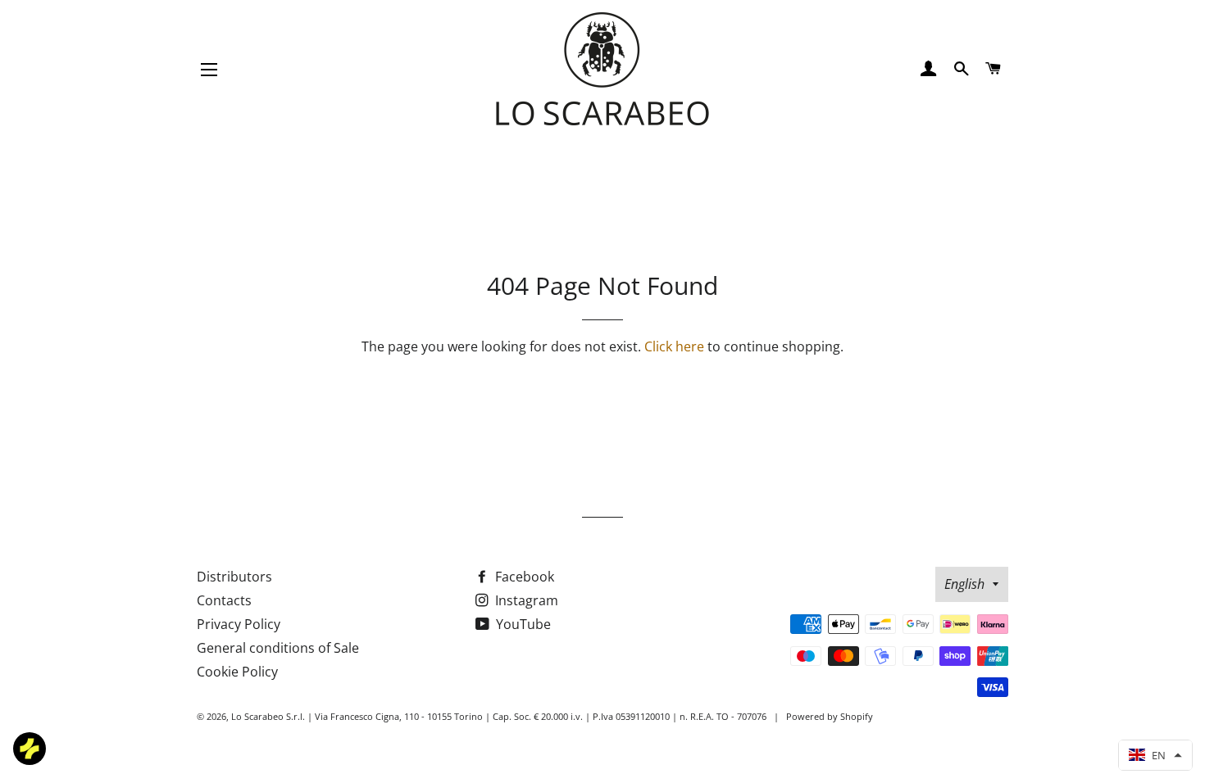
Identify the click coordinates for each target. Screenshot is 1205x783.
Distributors (234, 577)
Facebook (523, 577)
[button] (1155, 755)
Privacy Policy (238, 624)
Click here (674, 346)
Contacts (224, 600)
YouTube (522, 624)
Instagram (525, 600)
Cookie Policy (237, 672)
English (964, 584)
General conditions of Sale (278, 648)
